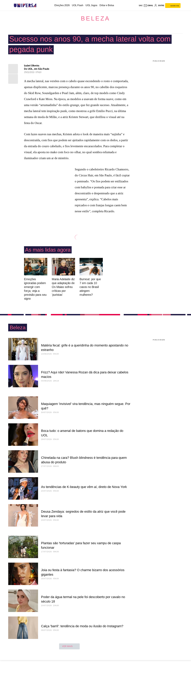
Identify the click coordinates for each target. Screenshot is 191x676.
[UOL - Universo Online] (38, 5)
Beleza (95, 18)
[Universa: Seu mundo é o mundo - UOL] (25, 5)
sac (141, 5)
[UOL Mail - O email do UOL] (148, 5)
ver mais (67, 646)
